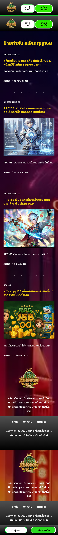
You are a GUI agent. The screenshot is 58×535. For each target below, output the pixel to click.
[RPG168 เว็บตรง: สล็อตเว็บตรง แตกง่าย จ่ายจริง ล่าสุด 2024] (29, 228)
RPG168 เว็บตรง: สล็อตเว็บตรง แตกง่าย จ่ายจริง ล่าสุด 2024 (27, 201)
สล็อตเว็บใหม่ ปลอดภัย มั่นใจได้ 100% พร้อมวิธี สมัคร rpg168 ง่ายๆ (27, 63)
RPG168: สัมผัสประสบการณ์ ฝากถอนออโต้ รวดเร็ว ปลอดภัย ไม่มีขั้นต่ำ (27, 110)
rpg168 (7, 285)
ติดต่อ (15, 422)
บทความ (27, 422)
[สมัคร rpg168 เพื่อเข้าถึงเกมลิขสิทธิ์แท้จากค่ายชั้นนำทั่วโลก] (29, 320)
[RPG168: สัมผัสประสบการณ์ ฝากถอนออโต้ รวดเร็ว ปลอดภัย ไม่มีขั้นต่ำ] (29, 137)
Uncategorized (12, 54)
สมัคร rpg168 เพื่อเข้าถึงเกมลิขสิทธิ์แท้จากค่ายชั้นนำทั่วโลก (28, 293)
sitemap (41, 422)
